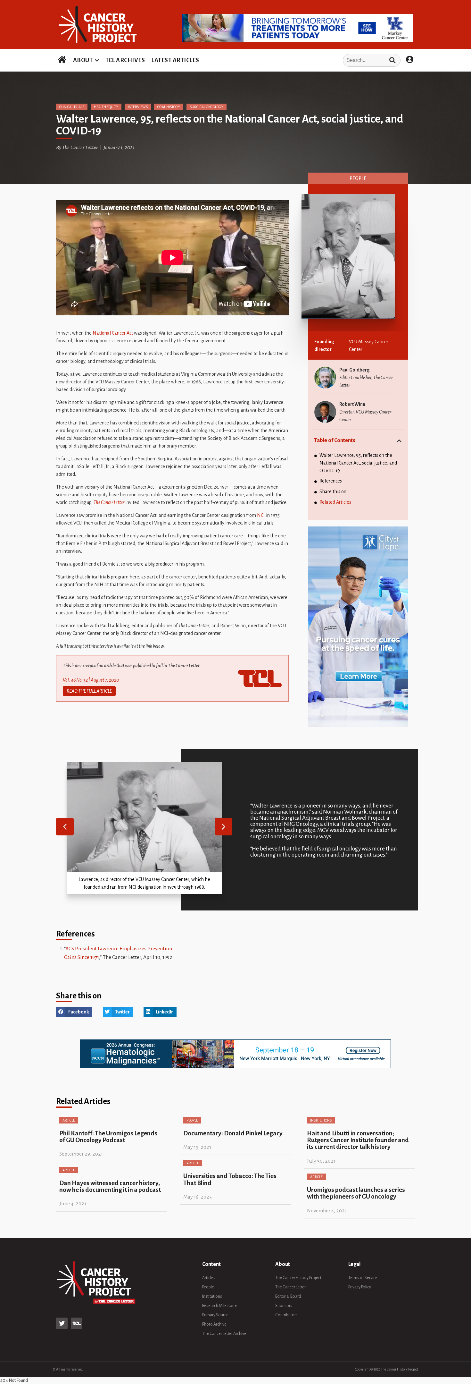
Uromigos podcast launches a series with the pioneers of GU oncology (356, 1193)
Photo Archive (214, 1324)
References (330, 480)
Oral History (168, 107)
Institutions (321, 1120)
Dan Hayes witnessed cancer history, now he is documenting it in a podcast (110, 1186)
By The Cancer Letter (77, 147)
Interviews (138, 107)
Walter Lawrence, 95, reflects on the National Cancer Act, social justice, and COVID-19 (358, 463)
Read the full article (89, 691)
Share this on (332, 491)
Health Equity (106, 107)
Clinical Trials (71, 107)
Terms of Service (362, 1278)
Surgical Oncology (206, 107)
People (358, 178)
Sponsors (283, 1305)
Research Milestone (219, 1305)
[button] (65, 826)
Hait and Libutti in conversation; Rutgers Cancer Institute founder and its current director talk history (358, 1140)
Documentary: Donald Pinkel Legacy (233, 1133)
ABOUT (83, 60)
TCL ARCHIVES (125, 60)
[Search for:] (302, 60)
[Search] (392, 60)
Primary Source (215, 1315)
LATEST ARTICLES (175, 60)
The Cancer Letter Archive (224, 1333)
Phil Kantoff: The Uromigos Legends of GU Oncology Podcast (108, 1136)
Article (68, 1120)
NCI (261, 515)
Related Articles (335, 502)
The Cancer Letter (109, 502)
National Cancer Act (113, 333)
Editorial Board (288, 1296)
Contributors (286, 1315)
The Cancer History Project (298, 1278)
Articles (208, 1278)
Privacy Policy (359, 1287)
